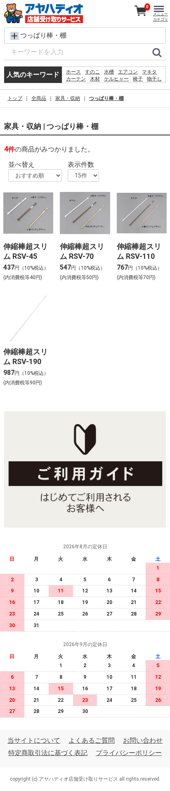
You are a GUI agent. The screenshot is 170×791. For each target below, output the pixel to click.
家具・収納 (67, 98)
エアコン (128, 72)
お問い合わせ (143, 740)
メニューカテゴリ (160, 16)
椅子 (138, 79)
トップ (14, 98)
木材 (95, 79)
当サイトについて (33, 740)
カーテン (76, 79)
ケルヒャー (116, 79)
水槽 (109, 72)
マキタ (149, 72)
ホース (73, 72)
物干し (154, 79)
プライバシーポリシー (129, 753)
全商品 (38, 98)
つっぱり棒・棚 (106, 98)
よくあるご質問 (91, 740)
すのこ (92, 72)
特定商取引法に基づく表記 (47, 753)
